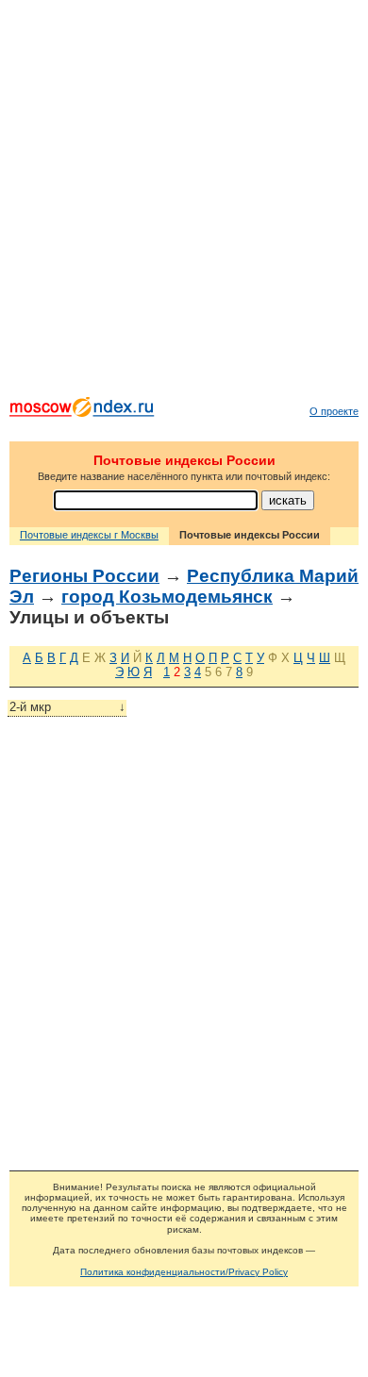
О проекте (334, 411)
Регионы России (84, 576)
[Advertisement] (184, 203)
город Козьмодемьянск (167, 596)
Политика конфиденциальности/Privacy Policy (184, 1272)
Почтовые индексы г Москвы (89, 534)
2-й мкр (67, 707)
